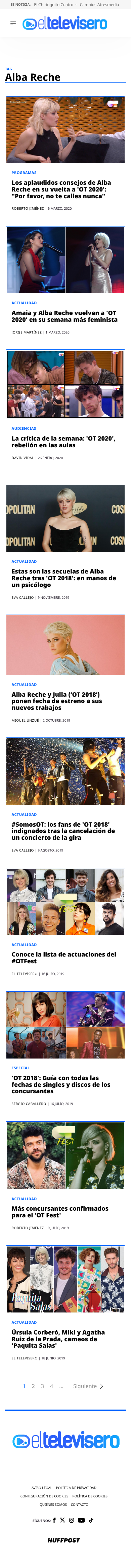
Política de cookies (90, 1496)
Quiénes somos (53, 1504)
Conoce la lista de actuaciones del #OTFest (64, 957)
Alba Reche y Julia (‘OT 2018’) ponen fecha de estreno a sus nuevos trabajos (57, 701)
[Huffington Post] (64, 1541)
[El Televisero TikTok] (91, 1521)
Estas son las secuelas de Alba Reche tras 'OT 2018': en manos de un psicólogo (64, 578)
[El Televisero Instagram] (71, 1521)
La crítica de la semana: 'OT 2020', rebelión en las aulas (64, 442)
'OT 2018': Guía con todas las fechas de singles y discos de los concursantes (61, 1085)
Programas (24, 172)
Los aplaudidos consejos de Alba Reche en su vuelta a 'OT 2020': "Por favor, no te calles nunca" (61, 189)
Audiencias (24, 428)
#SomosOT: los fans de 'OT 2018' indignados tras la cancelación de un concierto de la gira (63, 831)
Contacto (79, 1504)
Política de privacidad (76, 1488)
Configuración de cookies (44, 1496)
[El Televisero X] (62, 1521)
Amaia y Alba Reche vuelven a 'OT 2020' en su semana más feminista (65, 316)
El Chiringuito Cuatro (54, 4)
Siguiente (85, 1386)
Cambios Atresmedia (100, 4)
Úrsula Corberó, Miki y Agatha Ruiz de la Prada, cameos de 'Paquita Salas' (58, 1339)
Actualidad (24, 303)
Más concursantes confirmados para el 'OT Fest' (60, 1212)
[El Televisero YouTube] (81, 1521)
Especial (21, 1068)
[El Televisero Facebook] (54, 1521)
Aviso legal (42, 1488)
